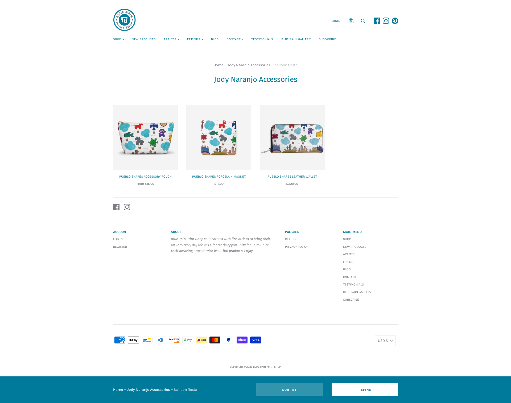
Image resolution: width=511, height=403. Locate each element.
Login (336, 21)
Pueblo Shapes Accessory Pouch (145, 176)
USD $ (383, 340)
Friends (193, 39)
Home (218, 65)
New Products (144, 39)
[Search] (363, 22)
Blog (215, 39)
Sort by (289, 390)
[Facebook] (116, 208)
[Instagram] (127, 208)
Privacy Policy (296, 247)
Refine (364, 390)
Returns (291, 239)
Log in (118, 239)
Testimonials (262, 39)
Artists (170, 39)
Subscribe (327, 39)
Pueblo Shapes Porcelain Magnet (219, 176)
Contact (234, 39)
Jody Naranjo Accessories (249, 65)
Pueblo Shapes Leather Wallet (292, 176)
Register (120, 247)
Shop (117, 39)
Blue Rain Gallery (296, 39)
